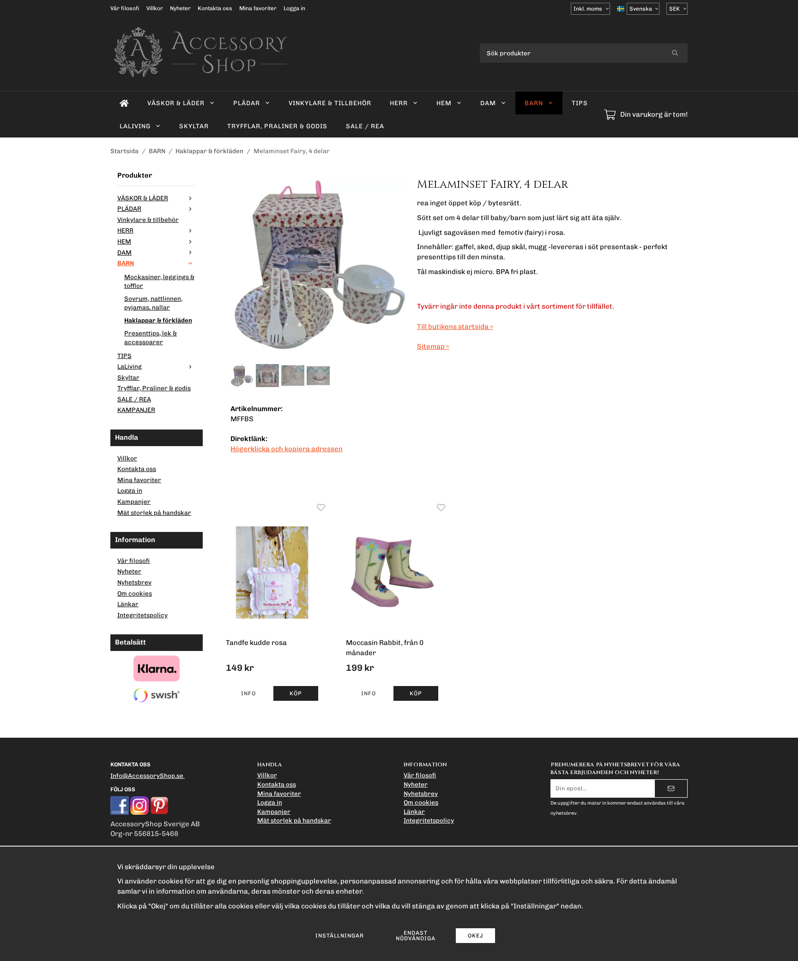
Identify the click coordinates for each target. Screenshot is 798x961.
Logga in (294, 8)
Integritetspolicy (142, 615)
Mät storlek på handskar (154, 512)
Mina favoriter (258, 8)
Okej (475, 935)
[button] (295, 693)
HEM (444, 103)
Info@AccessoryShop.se (146, 775)
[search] (675, 53)
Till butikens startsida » (455, 326)
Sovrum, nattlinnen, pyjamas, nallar (153, 303)
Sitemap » (433, 346)
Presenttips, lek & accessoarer (150, 337)
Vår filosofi (124, 8)
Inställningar (339, 935)
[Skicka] (671, 788)
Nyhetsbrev (134, 582)
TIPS (580, 103)
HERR (399, 103)
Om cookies (134, 593)
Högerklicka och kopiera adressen (286, 449)
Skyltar (194, 126)
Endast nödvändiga (415, 936)
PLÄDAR (246, 103)
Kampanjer (134, 501)
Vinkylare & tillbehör (330, 103)
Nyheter (180, 8)
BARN (534, 103)
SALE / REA (365, 126)
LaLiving (135, 126)
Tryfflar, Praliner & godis (277, 126)
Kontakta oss (215, 8)
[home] (124, 102)
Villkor (154, 8)
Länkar (128, 604)
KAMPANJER (136, 409)
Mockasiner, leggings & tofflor (159, 281)
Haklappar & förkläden (158, 320)
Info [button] (248, 693)
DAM (488, 103)
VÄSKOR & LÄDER (176, 103)
